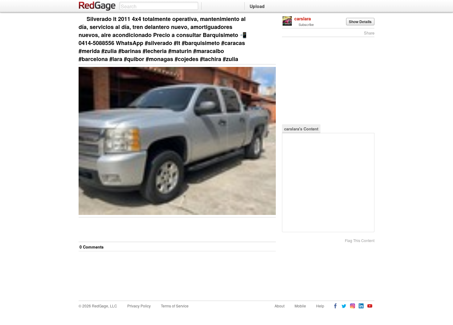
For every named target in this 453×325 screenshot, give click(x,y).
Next (262, 19)
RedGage (97, 6)
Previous (271, 19)
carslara (302, 18)
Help (320, 305)
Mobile (300, 305)
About (279, 305)
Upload (257, 6)
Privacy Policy (139, 305)
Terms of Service (175, 305)
